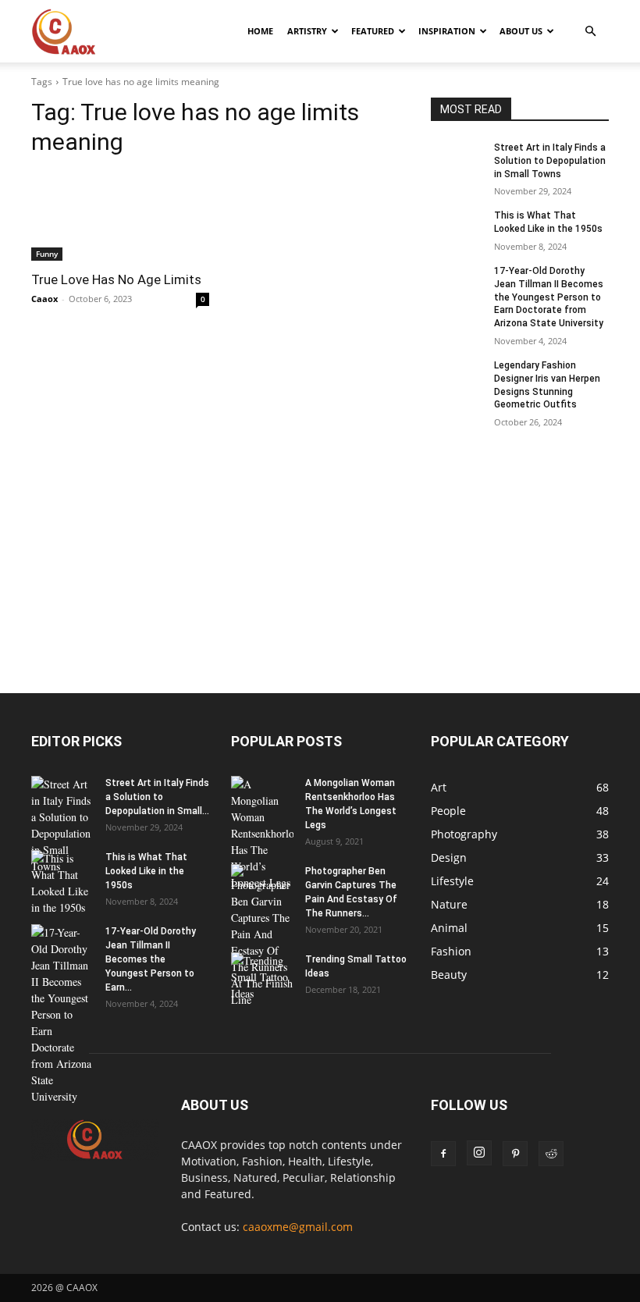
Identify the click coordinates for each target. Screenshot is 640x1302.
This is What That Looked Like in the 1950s (146, 871)
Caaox (44, 298)
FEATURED (372, 31)
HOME (260, 31)
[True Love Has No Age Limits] (120, 216)
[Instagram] (479, 1152)
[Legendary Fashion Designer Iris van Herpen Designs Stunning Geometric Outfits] (457, 378)
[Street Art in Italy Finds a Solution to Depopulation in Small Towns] (457, 160)
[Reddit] (551, 1153)
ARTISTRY (307, 31)
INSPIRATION (446, 31)
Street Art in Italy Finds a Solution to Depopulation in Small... (157, 796)
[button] (590, 31)
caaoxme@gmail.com (298, 1226)
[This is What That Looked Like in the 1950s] (457, 228)
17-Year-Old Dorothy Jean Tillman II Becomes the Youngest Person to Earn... (150, 959)
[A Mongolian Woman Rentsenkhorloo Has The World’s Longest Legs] (262, 833)
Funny (47, 253)
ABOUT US (521, 31)
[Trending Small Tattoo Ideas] (262, 976)
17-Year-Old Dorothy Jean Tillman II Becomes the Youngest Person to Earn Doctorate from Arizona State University (548, 297)
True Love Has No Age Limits (116, 279)
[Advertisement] (320, 577)
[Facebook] (443, 1153)
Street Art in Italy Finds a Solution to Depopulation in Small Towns (550, 161)
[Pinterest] (515, 1153)
